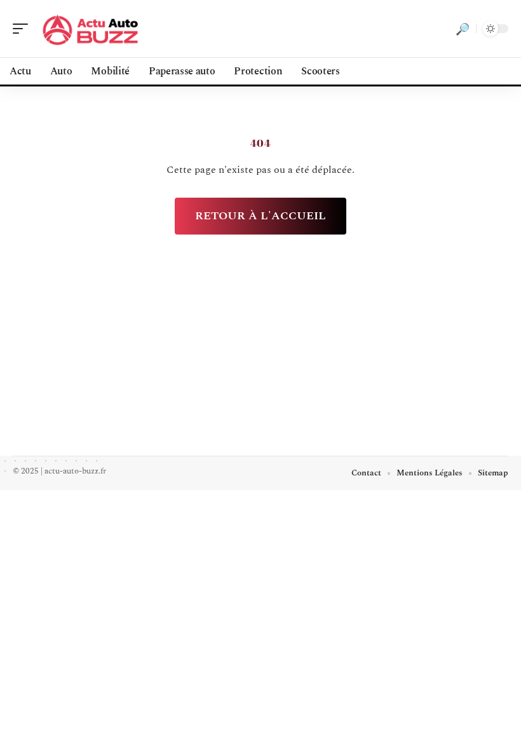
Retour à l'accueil (260, 215)
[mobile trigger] (23, 28)
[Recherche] (462, 28)
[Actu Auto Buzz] (91, 28)
